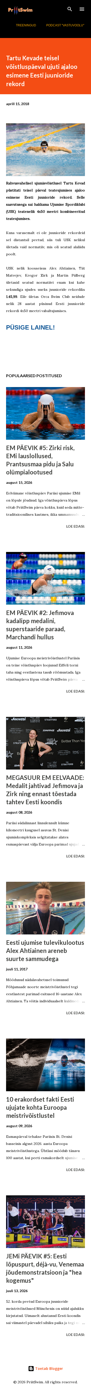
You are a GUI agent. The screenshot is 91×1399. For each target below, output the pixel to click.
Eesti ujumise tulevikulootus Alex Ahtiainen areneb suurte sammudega (45, 950)
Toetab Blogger (48, 1368)
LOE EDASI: (75, 526)
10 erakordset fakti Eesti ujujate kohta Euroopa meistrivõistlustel (40, 1107)
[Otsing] (70, 9)
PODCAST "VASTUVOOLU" (65, 25)
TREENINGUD (26, 25)
